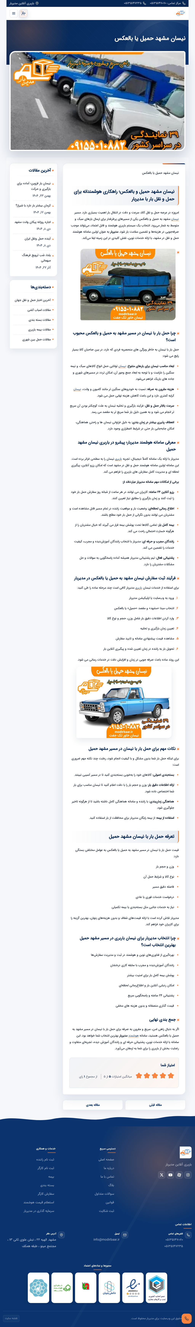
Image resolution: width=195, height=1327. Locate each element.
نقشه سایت (11, 1318)
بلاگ (111, 1185)
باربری (118, 459)
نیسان (175, 219)
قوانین (110, 1202)
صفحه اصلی (106, 1159)
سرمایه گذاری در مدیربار (39, 1211)
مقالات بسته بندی (40, 320)
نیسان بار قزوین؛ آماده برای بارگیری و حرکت (34, 186)
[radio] (138, 1075)
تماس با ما (107, 1176)
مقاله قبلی (155, 1105)
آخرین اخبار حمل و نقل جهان (33, 300)
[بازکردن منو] (14, 13)
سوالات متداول (104, 1193)
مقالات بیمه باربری (39, 329)
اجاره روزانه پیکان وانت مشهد (32, 222)
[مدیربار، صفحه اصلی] (107, 13)
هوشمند (133, 1035)
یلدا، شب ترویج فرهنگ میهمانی (36, 258)
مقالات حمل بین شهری (36, 339)
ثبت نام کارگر (46, 1168)
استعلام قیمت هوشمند (38, 1202)
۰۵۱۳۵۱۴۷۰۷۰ (174, 1239)
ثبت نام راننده (45, 1159)
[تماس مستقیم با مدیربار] (187, 1319)
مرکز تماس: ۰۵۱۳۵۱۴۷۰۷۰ (165, 3)
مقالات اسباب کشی (39, 310)
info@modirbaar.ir (107, 1239)
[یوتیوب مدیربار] (170, 1175)
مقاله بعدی (93, 1105)
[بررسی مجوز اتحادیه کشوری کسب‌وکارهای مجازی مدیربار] (156, 1288)
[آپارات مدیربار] (179, 1175)
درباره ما (109, 1168)
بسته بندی (47, 1185)
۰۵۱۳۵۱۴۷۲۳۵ (132, 3)
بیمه (51, 1176)
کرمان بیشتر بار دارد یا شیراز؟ (33, 205)
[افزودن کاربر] (23, 13)
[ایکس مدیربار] (161, 1175)
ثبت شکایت (106, 1211)
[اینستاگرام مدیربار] (188, 1175)
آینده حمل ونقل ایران (38, 238)
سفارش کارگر (46, 1193)
